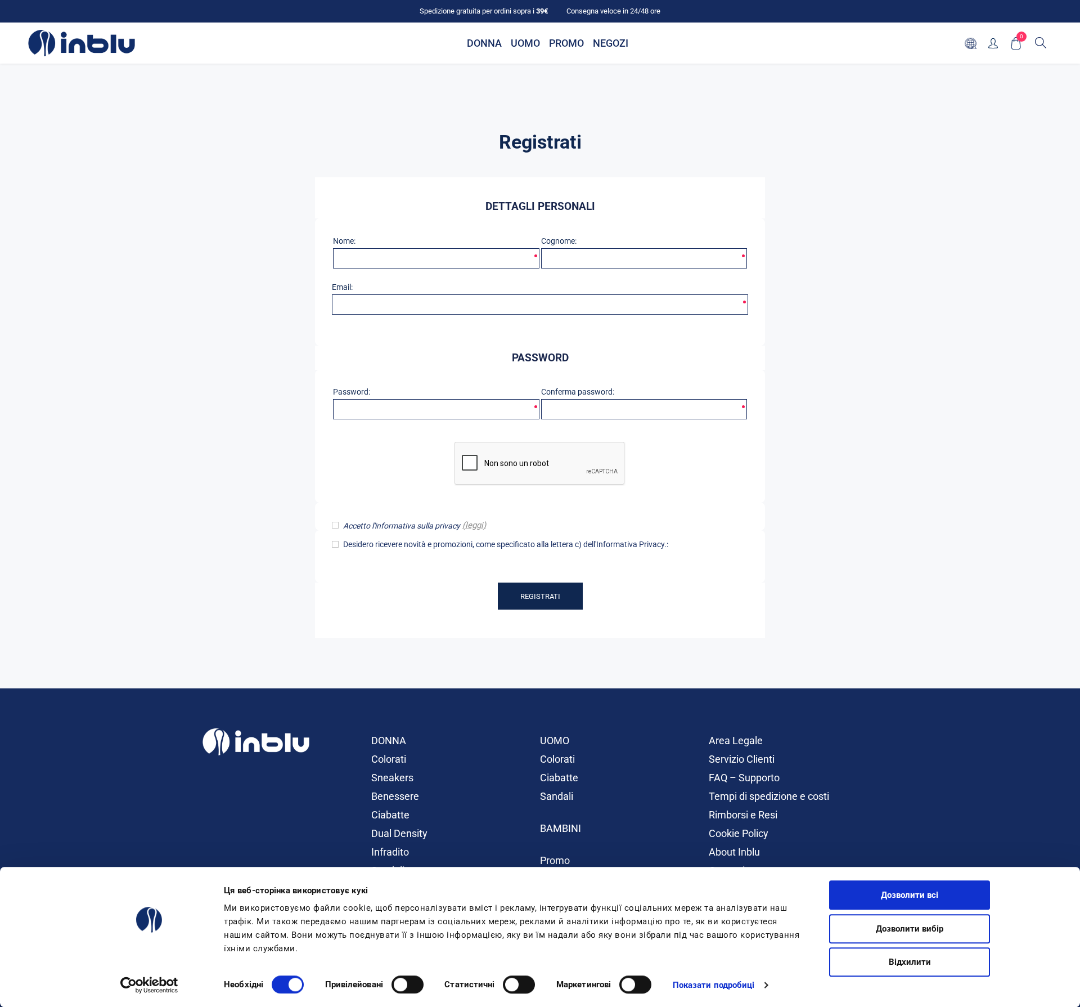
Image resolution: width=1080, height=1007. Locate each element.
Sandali (556, 796)
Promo (555, 860)
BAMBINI (560, 828)
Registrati (540, 596)
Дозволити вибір (909, 929)
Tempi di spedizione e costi (769, 796)
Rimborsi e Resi (743, 815)
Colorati (388, 759)
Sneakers (392, 778)
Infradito (390, 852)
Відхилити (910, 962)
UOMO (554, 740)
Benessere (395, 796)
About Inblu (734, 852)
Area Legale (736, 740)
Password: (351, 391)
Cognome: (559, 240)
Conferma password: (577, 391)
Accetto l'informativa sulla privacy (401, 525)
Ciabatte (390, 815)
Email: (342, 287)
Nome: (344, 240)
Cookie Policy (738, 833)
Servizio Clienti (742, 759)
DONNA (388, 740)
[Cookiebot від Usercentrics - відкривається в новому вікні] (149, 985)
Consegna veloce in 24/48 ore (613, 11)
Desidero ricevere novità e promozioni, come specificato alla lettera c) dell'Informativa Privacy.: (505, 544)
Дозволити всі (909, 895)
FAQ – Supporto (744, 778)
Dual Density (399, 833)
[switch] (408, 984)
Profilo (993, 43)
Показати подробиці (714, 985)
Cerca (1040, 43)
